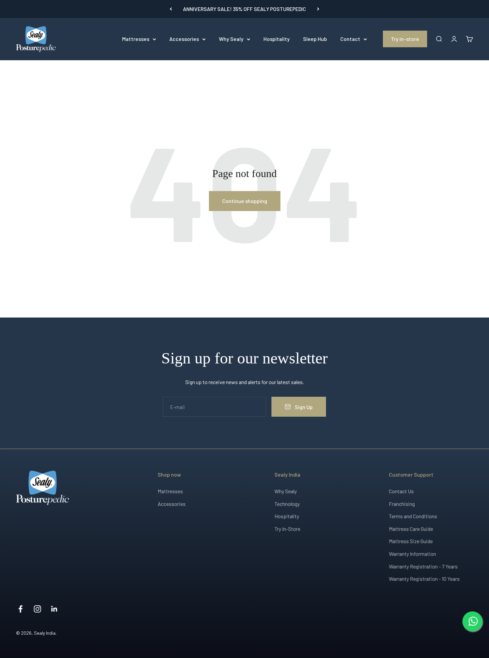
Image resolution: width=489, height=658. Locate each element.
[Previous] (171, 9)
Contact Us (401, 491)
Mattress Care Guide (411, 529)
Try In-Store (287, 529)
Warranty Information (412, 553)
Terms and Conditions (413, 516)
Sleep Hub (315, 39)
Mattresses (135, 39)
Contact (350, 39)
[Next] (318, 9)
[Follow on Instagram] (37, 608)
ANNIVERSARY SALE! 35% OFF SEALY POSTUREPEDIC (244, 9)
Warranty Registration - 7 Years (423, 566)
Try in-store (405, 39)
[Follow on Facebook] (20, 608)
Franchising (402, 504)
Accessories (184, 39)
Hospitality (276, 39)
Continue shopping (244, 201)
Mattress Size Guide (411, 541)
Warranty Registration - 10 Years (424, 578)
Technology (287, 504)
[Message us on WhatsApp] (472, 621)
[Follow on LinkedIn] (54, 608)
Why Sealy (231, 39)
